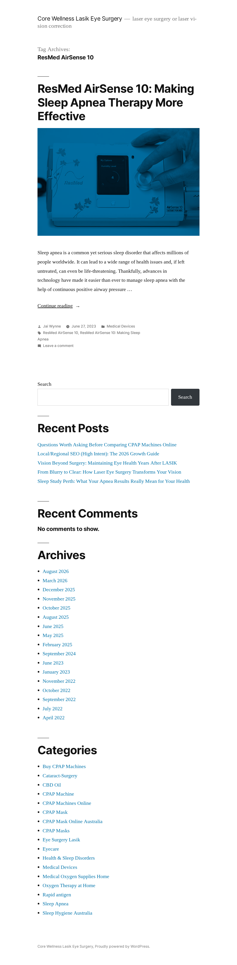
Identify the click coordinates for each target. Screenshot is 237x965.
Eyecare (51, 849)
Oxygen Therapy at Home (69, 885)
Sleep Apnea (56, 904)
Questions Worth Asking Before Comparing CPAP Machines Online (107, 444)
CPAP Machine (58, 794)
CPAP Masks (56, 830)
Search (44, 384)
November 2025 (59, 599)
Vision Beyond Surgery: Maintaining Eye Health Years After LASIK (107, 463)
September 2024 (59, 653)
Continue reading (58, 306)
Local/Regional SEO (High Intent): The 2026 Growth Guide (98, 453)
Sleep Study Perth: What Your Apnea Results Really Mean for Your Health (113, 481)
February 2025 (57, 644)
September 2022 (59, 699)
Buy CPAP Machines (64, 766)
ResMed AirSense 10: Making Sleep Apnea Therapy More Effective (115, 102)
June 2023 (53, 663)
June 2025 (53, 626)
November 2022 (59, 681)
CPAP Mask (55, 812)
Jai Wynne (52, 326)
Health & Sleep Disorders (69, 858)
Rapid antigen (57, 894)
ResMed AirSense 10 (60, 333)
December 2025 (59, 589)
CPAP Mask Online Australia (73, 821)
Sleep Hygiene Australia (67, 913)
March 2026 (55, 580)
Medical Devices (121, 326)
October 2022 (56, 690)
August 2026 (56, 571)
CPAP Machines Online (67, 803)
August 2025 (56, 617)
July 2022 (52, 708)
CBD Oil (52, 785)
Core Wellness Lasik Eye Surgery (79, 18)
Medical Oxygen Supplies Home (76, 876)
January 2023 (56, 672)
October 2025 (56, 608)
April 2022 (54, 717)
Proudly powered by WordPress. (122, 946)
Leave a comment (58, 345)
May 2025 (53, 635)
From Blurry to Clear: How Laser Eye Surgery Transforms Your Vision (109, 472)
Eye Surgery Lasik (61, 839)
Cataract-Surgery (60, 775)
